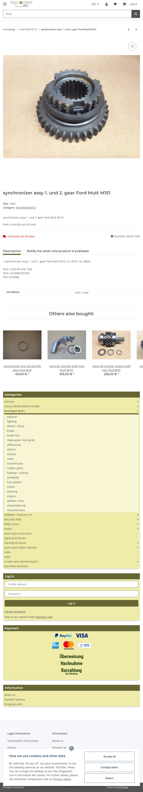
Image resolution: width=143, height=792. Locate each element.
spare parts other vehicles (20, 547)
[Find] (135, 14)
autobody (13, 477)
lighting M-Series (15, 538)
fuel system (14, 482)
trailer (8, 529)
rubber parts (15, 468)
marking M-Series (15, 543)
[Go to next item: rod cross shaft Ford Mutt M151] (136, 29)
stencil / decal (15, 426)
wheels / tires (15, 501)
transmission (15, 463)
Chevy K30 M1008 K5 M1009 (21, 406)
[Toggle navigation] (5, 2)
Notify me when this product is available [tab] (58, 251)
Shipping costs (13, 704)
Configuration (109, 767)
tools (7, 557)
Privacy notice (62, 779)
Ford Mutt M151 (26, 207)
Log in (71, 603)
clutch (11, 487)
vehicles (9, 401)
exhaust (12, 417)
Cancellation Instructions (23, 741)
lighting (12, 421)
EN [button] (94, 4)
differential (14, 445)
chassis (11, 454)
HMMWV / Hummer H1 (18, 515)
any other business (16, 566)
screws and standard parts (21, 561)
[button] (106, 4)
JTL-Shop (123, 787)
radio (10, 459)
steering (12, 491)
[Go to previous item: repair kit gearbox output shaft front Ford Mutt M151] (128, 29)
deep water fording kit (21, 440)
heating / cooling (17, 473)
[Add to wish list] (132, 46)
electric (11, 449)
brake (10, 431)
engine (11, 496)
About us (9, 695)
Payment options (14, 699)
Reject (109, 778)
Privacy (11, 747)
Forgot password (15, 611)
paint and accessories (17, 533)
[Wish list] (115, 4)
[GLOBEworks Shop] (21, 4)
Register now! (44, 617)
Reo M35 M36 (12, 519)
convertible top (16, 505)
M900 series (11, 524)
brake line (13, 435)
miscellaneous (16, 510)
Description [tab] (12, 251)
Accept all (109, 756)
